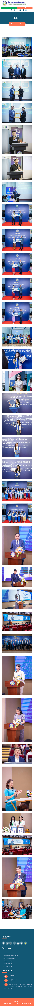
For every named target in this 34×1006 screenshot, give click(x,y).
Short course (8, 966)
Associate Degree (9, 958)
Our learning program (11, 955)
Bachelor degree (9, 961)
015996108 (12, 975)
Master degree (8, 964)
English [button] (16, 1001)
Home (13, 24)
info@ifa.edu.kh (13, 980)
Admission (7, 953)
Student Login (25, 7)
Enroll (9, 7)
